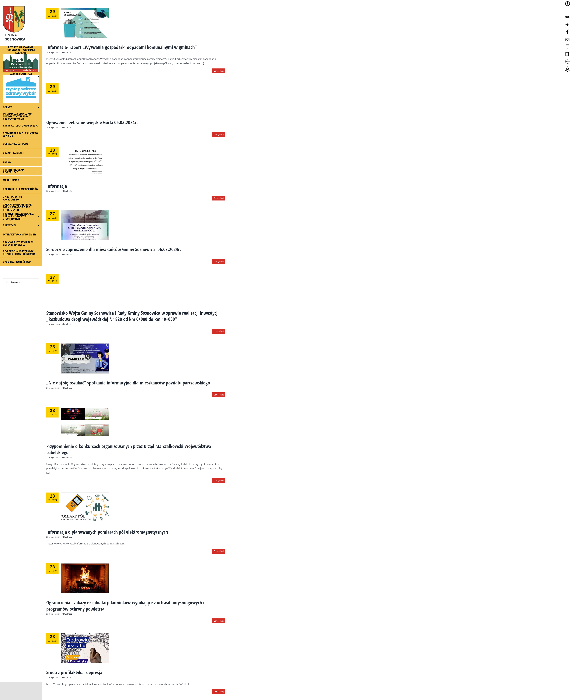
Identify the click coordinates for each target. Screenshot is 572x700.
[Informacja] (85, 162)
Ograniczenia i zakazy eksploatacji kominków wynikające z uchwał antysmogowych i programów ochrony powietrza (125, 605)
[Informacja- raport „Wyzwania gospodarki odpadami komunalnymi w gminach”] (85, 23)
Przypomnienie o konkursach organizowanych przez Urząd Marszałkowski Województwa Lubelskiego (128, 449)
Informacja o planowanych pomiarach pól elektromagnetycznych (107, 532)
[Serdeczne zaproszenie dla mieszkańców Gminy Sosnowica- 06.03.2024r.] (85, 225)
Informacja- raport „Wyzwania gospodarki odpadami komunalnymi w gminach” (121, 47)
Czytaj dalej (219, 71)
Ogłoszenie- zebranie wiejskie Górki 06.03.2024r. (92, 122)
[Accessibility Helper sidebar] (567, 3)
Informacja (56, 186)
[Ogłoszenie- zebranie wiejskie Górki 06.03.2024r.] (85, 98)
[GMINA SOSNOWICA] (21, 5)
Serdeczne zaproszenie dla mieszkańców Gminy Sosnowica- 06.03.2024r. (113, 249)
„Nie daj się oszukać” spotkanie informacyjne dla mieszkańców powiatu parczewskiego (128, 382)
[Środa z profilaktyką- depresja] (85, 648)
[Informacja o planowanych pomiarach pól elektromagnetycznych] (85, 507)
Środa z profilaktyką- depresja (74, 672)
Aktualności (67, 52)
